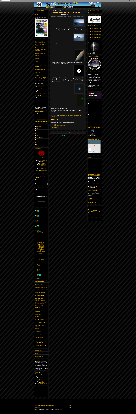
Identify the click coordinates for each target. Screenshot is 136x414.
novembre (38, 263)
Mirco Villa (37, 139)
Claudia (37, 128)
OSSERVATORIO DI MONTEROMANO (40, 303)
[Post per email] (67, 14)
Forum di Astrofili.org (38, 331)
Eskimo (70, 115)
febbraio (38, 274)
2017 (37, 219)
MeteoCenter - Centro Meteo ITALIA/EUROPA (39, 307)
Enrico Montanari (38, 133)
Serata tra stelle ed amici (40, 242)
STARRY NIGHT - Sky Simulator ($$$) (40, 286)
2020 (37, 215)
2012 (37, 225)
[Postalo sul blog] (62, 14)
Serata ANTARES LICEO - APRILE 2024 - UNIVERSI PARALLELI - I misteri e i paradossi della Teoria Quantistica (41, 13)
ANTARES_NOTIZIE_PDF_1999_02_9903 (94, 34)
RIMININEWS (37, 353)
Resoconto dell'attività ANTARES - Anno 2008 (40, 237)
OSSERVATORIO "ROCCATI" (39, 47)
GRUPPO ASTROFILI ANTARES (39, 41)
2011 (37, 226)
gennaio (38, 275)
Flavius (37, 135)
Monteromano (90, 159)
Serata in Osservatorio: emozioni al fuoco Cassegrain (40, 233)
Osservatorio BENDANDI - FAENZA (40, 312)
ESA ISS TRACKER (91, 201)
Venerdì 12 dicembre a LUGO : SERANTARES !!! (41, 250)
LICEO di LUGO (37, 311)
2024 (37, 210)
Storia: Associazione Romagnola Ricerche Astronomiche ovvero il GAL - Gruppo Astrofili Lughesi (41, 49)
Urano (56, 116)
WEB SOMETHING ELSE (38, 350)
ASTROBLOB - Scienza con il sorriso (40, 45)
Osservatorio (77, 115)
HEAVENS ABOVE (91, 198)
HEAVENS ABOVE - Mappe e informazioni (41, 287)
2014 (37, 222)
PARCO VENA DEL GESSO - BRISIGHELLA (39, 299)
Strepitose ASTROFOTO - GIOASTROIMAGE (38, 314)
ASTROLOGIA (37, 55)
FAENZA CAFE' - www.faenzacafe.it (40, 349)
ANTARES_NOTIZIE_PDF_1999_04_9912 (94, 37)
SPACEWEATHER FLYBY (92, 202)
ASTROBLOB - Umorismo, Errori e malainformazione (40, 309)
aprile (38, 271)
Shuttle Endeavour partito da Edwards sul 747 (41, 253)
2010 (37, 227)
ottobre (38, 264)
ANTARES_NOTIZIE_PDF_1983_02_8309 (94, 28)
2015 (37, 221)
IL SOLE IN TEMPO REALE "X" (41, 165)
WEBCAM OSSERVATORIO (39, 72)
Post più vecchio (82, 132)
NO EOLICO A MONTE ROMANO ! (40, 300)
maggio (38, 270)
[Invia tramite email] (61, 14)
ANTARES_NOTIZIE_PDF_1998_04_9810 (94, 31)
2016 (37, 220)
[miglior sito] (41, 369)
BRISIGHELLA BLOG (38, 355)
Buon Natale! (39, 241)
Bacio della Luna (62, 115)
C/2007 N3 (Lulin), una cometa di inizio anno (40, 239)
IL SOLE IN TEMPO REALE (41, 157)
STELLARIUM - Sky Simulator (39, 283)
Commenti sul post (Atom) (70, 135)
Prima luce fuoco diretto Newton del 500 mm (40, 244)
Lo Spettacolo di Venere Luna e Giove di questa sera (41, 259)
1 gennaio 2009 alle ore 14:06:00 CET (59, 125)
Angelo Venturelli (38, 126)
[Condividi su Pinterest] (65, 14)
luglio (38, 268)
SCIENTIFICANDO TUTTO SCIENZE (40, 322)
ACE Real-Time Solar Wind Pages (41, 169)
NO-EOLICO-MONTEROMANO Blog (40, 51)
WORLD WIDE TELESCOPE (39, 284)
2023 (37, 211)
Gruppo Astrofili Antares (39, 137)
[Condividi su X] (63, 14)
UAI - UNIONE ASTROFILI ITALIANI (40, 292)
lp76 (37, 144)
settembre (38, 265)
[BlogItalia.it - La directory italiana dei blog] (41, 374)
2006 (37, 278)
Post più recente (54, 132)
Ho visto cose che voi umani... (41, 251)
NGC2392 (73, 115)
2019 (37, 216)
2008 (37, 230)
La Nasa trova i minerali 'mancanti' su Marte (40, 248)
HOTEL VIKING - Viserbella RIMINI (40, 352)
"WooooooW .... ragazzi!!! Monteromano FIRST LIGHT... (40, 257)
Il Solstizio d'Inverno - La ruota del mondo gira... (40, 246)
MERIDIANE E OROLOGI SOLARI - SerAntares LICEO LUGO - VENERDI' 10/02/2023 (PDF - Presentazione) (40, 78)
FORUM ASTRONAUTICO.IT (39, 334)
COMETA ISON (37, 61)
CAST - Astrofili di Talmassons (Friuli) (40, 345)
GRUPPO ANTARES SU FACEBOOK (40, 42)
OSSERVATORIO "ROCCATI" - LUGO (40, 302)
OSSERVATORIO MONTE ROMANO (40, 44)
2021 (37, 214)
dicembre (38, 231)
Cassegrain (67, 115)
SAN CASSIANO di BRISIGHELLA (40, 295)
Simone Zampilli (38, 142)
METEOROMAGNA (38, 316)
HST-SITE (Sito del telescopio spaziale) (40, 319)
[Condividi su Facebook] (64, 14)
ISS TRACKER (90, 199)
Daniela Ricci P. (38, 130)
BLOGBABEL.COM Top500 (39, 356)
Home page (68, 132)
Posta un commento (55, 127)
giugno (38, 269)
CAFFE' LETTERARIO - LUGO (39, 337)
